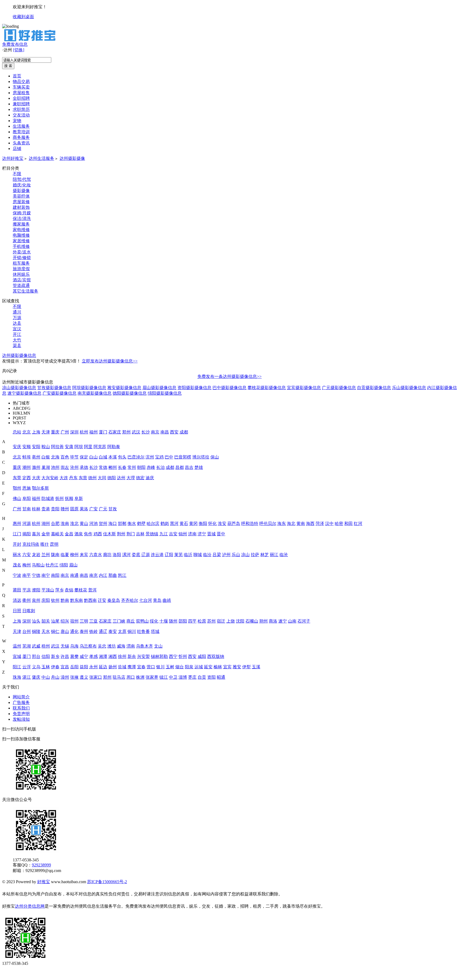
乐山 (236, 554)
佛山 (17, 498)
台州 (26, 631)
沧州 (74, 467)
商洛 (273, 621)
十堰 (163, 621)
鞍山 (45, 446)
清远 (17, 600)
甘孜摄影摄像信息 (54, 387)
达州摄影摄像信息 (19, 355)
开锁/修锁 (22, 257)
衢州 (26, 600)
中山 (45, 677)
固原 (74, 509)
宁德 (36, 575)
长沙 (145, 432)
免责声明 (21, 713)
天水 (45, 631)
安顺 (26, 446)
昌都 (179, 467)
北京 (26, 432)
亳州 (36, 457)
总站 (17, 432)
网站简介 (21, 697)
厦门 (103, 432)
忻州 (182, 656)
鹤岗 (164, 523)
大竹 (17, 340)
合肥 (55, 523)
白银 (45, 457)
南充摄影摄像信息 (95, 393)
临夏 (65, 554)
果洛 (84, 509)
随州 (173, 621)
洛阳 (117, 554)
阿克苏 (100, 446)
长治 (160, 467)
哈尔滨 (153, 523)
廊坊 (107, 554)
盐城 (122, 667)
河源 (26, 523)
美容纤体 (21, 196)
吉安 (173, 534)
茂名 (17, 565)
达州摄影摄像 (72, 158)
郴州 (112, 467)
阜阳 (26, 498)
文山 (158, 646)
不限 (17, 174)
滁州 (36, 467)
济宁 (202, 534)
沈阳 (240, 621)
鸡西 (98, 534)
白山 (93, 457)
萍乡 (59, 590)
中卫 (173, 677)
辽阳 (169, 554)
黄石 (184, 523)
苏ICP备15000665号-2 (107, 881)
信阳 (45, 656)
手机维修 (21, 246)
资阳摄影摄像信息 (194, 387)
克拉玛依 (30, 544)
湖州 (45, 523)
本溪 (112, 457)
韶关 (45, 621)
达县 (17, 323)
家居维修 (21, 241)
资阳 (211, 677)
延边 (103, 667)
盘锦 (69, 590)
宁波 (17, 575)
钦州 (55, 600)
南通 (74, 575)
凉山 (245, 554)
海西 (310, 523)
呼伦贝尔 (267, 523)
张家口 (95, 677)
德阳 (111, 477)
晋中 (221, 534)
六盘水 (95, 554)
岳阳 (74, 667)
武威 (36, 646)
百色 (65, 457)
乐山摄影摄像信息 (409, 387)
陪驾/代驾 (22, 179)
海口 (112, 523)
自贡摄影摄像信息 (374, 387)
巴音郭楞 (182, 457)
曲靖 (167, 600)
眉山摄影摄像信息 (159, 387)
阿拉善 (57, 446)
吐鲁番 (143, 631)
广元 (103, 509)
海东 (281, 523)
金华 (45, 534)
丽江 (274, 554)
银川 (160, 667)
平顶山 (47, 590)
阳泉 (189, 667)
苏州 (211, 621)
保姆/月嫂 (22, 213)
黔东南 (76, 600)
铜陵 (36, 631)
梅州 (26, 565)
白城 (103, 457)
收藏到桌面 (23, 16)
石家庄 (114, 432)
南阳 (55, 575)
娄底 (136, 554)
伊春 (55, 667)
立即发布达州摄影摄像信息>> (110, 361)
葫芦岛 (233, 523)
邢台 (36, 656)
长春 (122, 467)
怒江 (122, 575)
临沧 (283, 554)
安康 (69, 446)
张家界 (152, 677)
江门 (17, 534)
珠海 (17, 677)
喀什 (44, 544)
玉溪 (256, 667)
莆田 (17, 590)
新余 (132, 656)
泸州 (226, 554)
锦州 (182, 534)
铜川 (132, 631)
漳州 (65, 677)
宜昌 (65, 667)
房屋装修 (21, 201)
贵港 (45, 509)
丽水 (17, 554)
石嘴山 (251, 621)
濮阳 (36, 590)
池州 (55, 467)
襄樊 (74, 656)
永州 (93, 667)
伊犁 (246, 667)
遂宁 (282, 621)
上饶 (230, 621)
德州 (92, 477)
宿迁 (221, 621)
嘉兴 (36, 534)
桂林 (36, 509)
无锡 (65, 646)
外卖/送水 (22, 252)
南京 (155, 432)
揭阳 (26, 534)
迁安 (102, 600)
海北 (291, 523)
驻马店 (119, 677)
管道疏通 (21, 285)
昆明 (54, 544)
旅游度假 (21, 268)
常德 (103, 467)
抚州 (59, 498)
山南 (292, 621)
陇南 (55, 554)
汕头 (36, 621)
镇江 (163, 677)
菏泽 (320, 523)
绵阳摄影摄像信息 (165, 393)
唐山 (65, 631)
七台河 (145, 600)
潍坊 (111, 646)
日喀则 (28, 610)
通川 (17, 312)
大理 (130, 477)
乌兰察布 (88, 646)
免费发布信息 (15, 44)
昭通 (221, 677)
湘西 (112, 656)
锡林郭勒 (159, 656)
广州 (65, 432)
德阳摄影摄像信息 (130, 393)
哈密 (339, 523)
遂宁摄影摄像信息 (24, 393)
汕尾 (55, 621)
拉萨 (255, 554)
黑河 (174, 523)
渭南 (130, 646)
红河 (358, 523)
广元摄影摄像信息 (339, 387)
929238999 (41, 865)
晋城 (211, 534)
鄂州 (17, 488)
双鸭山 (142, 621)
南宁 (45, 575)
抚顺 (69, 498)
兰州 (45, 554)
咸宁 (84, 656)
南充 (93, 575)
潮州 (26, 467)
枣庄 (192, 677)
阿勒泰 (113, 446)
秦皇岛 (113, 600)
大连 (64, 477)
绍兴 (65, 621)
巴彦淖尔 (136, 457)
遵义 (84, 677)
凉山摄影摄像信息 (19, 387)
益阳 (84, 667)
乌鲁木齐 (144, 646)
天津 (45, 432)
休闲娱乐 (21, 274)
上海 (36, 432)
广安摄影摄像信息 (59, 393)
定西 (26, 477)
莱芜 (178, 554)
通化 (74, 631)
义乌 (36, 667)
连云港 (157, 554)
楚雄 (198, 467)
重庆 (55, 432)
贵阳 (55, 509)
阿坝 (78, 446)
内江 (103, 575)
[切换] (18, 50)
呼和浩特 (249, 523)
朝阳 (141, 467)
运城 (198, 667)
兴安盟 (143, 656)
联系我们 (21, 708)
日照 (17, 610)
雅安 (237, 667)
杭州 (84, 432)
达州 (121, 477)
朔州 (263, 621)
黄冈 (193, 523)
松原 (202, 621)
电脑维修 (21, 235)
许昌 (65, 656)
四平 (192, 621)
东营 (83, 477)
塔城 (155, 631)
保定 (84, 457)
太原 (122, 631)
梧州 (45, 646)
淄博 (182, 677)
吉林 (140, 534)
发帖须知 (21, 719)
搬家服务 (21, 224)
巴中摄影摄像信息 (229, 387)
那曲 (112, 575)
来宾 (84, 554)
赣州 (65, 509)
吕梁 (216, 554)
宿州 (74, 621)
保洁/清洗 (22, 218)
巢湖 (45, 467)
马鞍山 (38, 565)
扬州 (112, 667)
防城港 (47, 498)
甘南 (26, 509)
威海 (121, 646)
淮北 (74, 523)
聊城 (197, 554)
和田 (348, 523)
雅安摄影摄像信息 (124, 387)
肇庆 (36, 677)
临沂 (188, 554)
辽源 (145, 554)
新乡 (55, 656)
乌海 (74, 646)
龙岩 (36, 554)
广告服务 (21, 702)
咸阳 (202, 656)
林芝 (264, 554)
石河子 (304, 621)
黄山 (84, 523)
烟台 (179, 667)
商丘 (130, 621)
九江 (163, 534)
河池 (93, 523)
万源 (17, 317)
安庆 (17, 446)
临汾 (207, 554)
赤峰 (151, 467)
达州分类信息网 (30, 906)
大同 (102, 477)
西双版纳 (215, 656)
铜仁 (55, 631)
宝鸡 (159, 457)
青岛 (157, 600)
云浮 (26, 667)
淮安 (222, 523)
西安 (174, 432)
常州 (132, 467)
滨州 (150, 457)
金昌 (69, 534)
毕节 (74, 457)
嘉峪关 (57, 534)
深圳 (74, 432)
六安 (26, 554)
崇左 (65, 467)
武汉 (136, 432)
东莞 (17, 477)
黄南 (300, 523)
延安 (208, 667)
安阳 (36, 446)
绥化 (154, 621)
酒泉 (78, 534)
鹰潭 (132, 667)
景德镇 (152, 534)
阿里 (88, 446)
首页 (17, 76)
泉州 (36, 600)
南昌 (164, 432)
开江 (17, 334)
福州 (93, 432)
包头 (122, 457)
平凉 (26, 590)
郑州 (126, 432)
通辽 (103, 631)
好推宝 (43, 881)
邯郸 (122, 523)
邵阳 (182, 621)
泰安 (112, 631)
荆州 (121, 534)
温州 (17, 646)
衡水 (132, 523)
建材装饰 (21, 207)
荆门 (130, 534)
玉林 (45, 667)
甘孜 (112, 509)
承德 (84, 467)
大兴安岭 (49, 477)
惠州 (17, 523)
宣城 (17, 656)
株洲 (140, 677)
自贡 (202, 677)
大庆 (36, 477)
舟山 (55, 677)
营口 (151, 667)
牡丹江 (52, 565)
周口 (130, 677)
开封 (17, 544)
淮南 (65, 523)
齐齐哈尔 (129, 600)
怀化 (212, 523)
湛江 (26, 677)
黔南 (65, 600)
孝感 (93, 656)
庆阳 (45, 600)
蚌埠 (26, 457)
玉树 (170, 667)
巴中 (169, 457)
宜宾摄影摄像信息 (304, 387)
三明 (84, 621)
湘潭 (103, 656)
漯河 (126, 554)
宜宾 (227, 667)
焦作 (88, 534)
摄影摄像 (21, 190)
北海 (55, 457)
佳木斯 (109, 534)
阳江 (17, 667)
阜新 (78, 498)
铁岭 (93, 631)
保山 (214, 457)
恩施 (26, 488)
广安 (93, 509)
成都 (184, 432)
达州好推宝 (12, 158)
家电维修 (21, 229)
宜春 (141, 667)
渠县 (17, 345)
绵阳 (64, 565)
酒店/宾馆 (22, 280)
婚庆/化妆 (22, 185)
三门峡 (119, 621)
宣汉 (17, 329)
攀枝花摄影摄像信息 (267, 387)
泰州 (84, 631)
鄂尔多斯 (40, 488)
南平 (26, 575)
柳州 (74, 554)
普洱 (92, 590)
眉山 (73, 565)
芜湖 (26, 646)
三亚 (93, 621)
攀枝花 (80, 590)
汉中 (329, 523)
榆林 (218, 667)
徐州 (122, 656)
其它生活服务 (25, 291)
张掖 (74, 677)
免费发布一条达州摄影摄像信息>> (229, 376)
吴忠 (102, 646)
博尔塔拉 (200, 457)
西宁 (173, 656)
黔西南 (90, 600)
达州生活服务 (41, 158)
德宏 (140, 477)
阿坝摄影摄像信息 (89, 387)
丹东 (73, 477)
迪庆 (150, 477)
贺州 (103, 523)
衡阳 (203, 523)
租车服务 (21, 263)
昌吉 (189, 467)
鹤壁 (141, 523)
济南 (192, 534)
